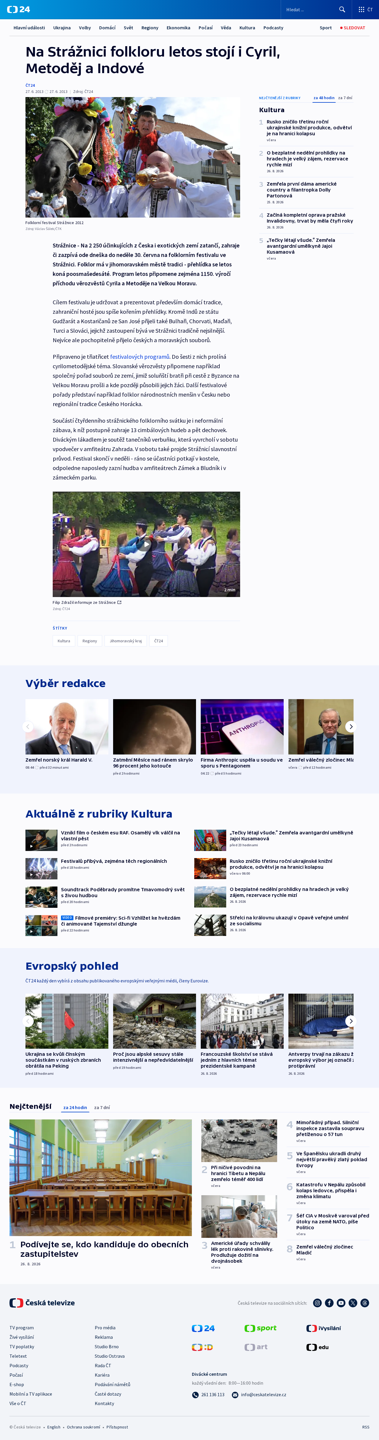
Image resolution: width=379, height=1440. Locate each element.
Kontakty (104, 1403)
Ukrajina (62, 27)
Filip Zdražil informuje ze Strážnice (84, 602)
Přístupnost (117, 1427)
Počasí (206, 27)
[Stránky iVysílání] (323, 1328)
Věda (226, 27)
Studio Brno (107, 1346)
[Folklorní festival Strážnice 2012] (132, 157)
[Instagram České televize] (317, 1303)
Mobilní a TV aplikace (30, 1394)
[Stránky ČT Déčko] (202, 1347)
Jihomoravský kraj (126, 640)
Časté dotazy (108, 1394)
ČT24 (30, 85)
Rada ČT (103, 1365)
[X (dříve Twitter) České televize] (353, 1303)
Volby (85, 27)
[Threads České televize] (365, 1303)
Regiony (150, 27)
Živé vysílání (21, 1337)
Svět (128, 27)
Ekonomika (178, 27)
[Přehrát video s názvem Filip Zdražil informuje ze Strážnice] (146, 544)
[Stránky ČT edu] (317, 1347)
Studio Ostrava (110, 1356)
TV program (21, 1327)
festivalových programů (139, 356)
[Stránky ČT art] (256, 1347)
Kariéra (102, 1375)
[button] (146, 544)
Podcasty (273, 27)
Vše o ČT (17, 1403)
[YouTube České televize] (341, 1303)
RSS (366, 1427)
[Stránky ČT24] (203, 1328)
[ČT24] (18, 9)
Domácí (107, 27)
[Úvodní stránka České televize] (42, 1303)
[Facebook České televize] (329, 1303)
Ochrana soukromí (83, 1427)
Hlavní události (29, 27)
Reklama (104, 1337)
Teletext (18, 1356)
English (53, 1427)
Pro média (105, 1327)
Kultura (247, 27)
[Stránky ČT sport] (261, 1328)
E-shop (16, 1384)
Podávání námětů (112, 1384)
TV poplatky (21, 1346)
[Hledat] (342, 9)
